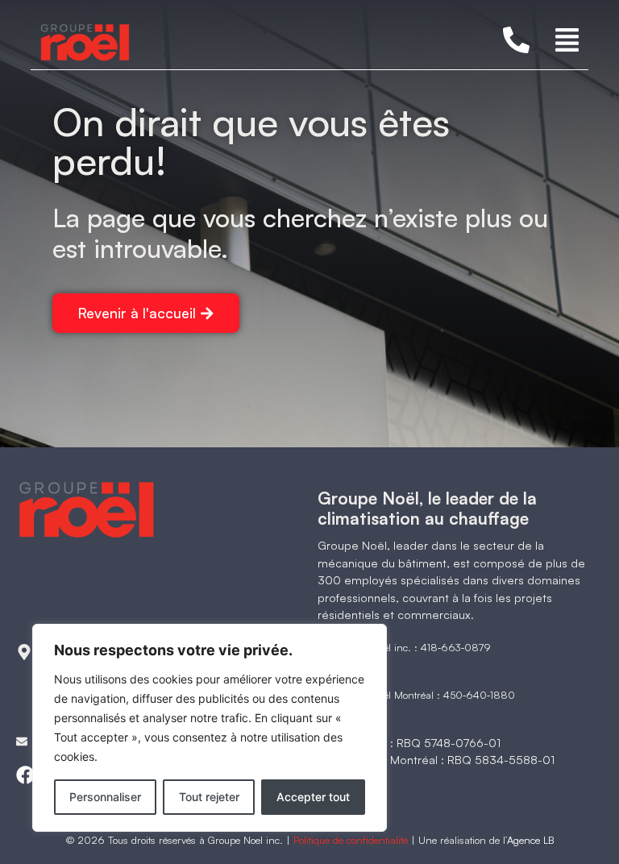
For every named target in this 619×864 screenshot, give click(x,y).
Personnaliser (105, 797)
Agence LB (530, 839)
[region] (209, 728)
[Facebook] (25, 775)
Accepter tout (313, 797)
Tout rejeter (209, 797)
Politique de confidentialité (350, 839)
